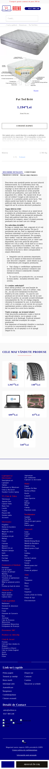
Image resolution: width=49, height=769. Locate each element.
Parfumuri (5, 568)
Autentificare (8, 687)
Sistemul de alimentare (10, 606)
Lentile (4, 508)
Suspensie (27, 592)
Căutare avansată (9, 698)
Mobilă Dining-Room (32, 541)
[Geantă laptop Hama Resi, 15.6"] (36, 401)
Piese (26, 578)
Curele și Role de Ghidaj (33, 595)
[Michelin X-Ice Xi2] (36, 371)
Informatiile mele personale (26, 755)
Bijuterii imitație (8, 550)
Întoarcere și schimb (32, 684)
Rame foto (5, 506)
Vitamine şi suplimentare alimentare (10, 579)
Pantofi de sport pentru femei (32, 522)
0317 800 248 (33, 8)
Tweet (36, 91)
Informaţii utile (9, 684)
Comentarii (30, 172)
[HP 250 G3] (13, 401)
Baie (26, 556)
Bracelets (5, 555)
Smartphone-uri (7, 480)
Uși (25, 551)
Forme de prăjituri (31, 570)
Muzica (4, 654)
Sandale (27, 517)
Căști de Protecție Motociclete (8, 621)
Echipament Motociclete (10, 624)
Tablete (4, 485)
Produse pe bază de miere (11, 586)
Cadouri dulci (7, 597)
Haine (27, 484)
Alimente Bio (7, 590)
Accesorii (5, 517)
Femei (26, 486)
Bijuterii (5, 546)
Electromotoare (29, 600)
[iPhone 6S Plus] (13, 371)
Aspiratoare (28, 475)
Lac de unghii (7, 570)
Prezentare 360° (8, 630)
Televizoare (6, 499)
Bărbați (27, 503)
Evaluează (22, 157)
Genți (26, 532)
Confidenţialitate (9, 695)
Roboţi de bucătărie (9, 527)
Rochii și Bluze (29, 491)
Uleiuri (27, 589)
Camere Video (7, 504)
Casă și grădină (11, 25)
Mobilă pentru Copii (31, 548)
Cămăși (27, 507)
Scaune (27, 563)
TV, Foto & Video (9, 496)
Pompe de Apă (29, 597)
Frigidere (5, 525)
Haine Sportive (29, 498)
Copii (26, 501)
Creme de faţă (7, 576)
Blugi (26, 505)
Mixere (4, 534)
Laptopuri (5, 483)
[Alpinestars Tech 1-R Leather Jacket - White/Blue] (24, 432)
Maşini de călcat (7, 531)
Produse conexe (11, 175)
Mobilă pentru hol (30, 565)
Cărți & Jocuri (8, 639)
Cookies (27, 680)
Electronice (6, 522)
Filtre (26, 586)
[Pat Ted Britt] (24, 54)
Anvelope (5, 618)
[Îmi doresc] (7, 764)
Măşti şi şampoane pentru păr (11, 583)
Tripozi (4, 511)
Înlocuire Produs (29, 175)
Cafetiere (5, 529)
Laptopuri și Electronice (7, 477)
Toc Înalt (27, 519)
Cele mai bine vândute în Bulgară (11, 645)
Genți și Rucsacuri (8, 490)
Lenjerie (27, 496)
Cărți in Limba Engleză (10, 650)
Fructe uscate (6, 593)
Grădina (27, 553)
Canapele (27, 560)
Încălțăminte (29, 514)
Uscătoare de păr (8, 536)
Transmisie (28, 580)
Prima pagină (8, 673)
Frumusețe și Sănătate (11, 565)
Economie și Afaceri (9, 648)
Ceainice (27, 568)
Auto (26, 575)
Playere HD (6, 513)
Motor (26, 583)
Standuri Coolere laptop (10, 492)
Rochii (26, 493)
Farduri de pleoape (8, 572)
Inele (3, 553)
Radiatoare (5, 603)
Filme (4, 656)
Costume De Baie (30, 488)
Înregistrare (7, 691)
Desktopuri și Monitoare (10, 487)
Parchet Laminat (30, 558)
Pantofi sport (29, 525)
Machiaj (4, 574)
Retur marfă (7, 680)
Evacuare (5, 608)
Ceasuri (27, 534)
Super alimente (7, 595)
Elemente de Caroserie (10, 613)
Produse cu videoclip (10, 635)
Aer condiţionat (30, 477)
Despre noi (28, 673)
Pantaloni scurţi (30, 510)
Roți (3, 616)
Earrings (5, 558)
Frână (4, 611)
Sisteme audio (7, 515)
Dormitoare (23, 25)
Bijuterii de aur (7, 548)
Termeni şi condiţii (10, 676)
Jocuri (4, 652)
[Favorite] (41, 18)
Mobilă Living (29, 546)
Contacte (28, 676)
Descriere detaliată (13, 172)
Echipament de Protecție (10, 626)
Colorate (5, 543)
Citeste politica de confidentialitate (24, 750)
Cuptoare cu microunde (32, 480)
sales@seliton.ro (9, 710)
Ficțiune (5, 642)
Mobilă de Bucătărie (31, 543)
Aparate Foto (6, 501)
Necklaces (5, 560)
